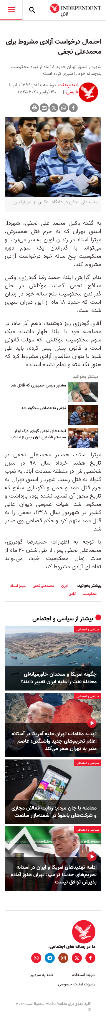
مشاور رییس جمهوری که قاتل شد (38, 385)
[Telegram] (50, 958)
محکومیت (90, 594)
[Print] (34, 107)
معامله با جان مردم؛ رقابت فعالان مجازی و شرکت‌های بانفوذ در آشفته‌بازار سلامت (54, 812)
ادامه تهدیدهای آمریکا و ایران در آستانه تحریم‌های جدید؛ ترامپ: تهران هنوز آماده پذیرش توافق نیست (54, 875)
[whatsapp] (36, 958)
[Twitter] (53, 107)
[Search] (32, 10)
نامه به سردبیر (41, 975)
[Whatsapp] (63, 107)
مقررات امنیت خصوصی (76, 984)
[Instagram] (63, 958)
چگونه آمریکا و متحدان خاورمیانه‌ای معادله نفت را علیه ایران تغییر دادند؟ (59, 678)
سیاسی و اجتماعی (53, 619)
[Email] (44, 107)
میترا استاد (18, 586)
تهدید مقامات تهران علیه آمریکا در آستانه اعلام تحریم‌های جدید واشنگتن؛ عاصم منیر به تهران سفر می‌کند (54, 741)
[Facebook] (73, 107)
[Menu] (11, 10)
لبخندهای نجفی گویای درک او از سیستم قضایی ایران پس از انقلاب (38, 434)
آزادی (72, 594)
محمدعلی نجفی (43, 586)
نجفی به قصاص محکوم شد (43, 408)
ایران (64, 586)
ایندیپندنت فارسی (68, 88)
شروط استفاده (83, 975)
